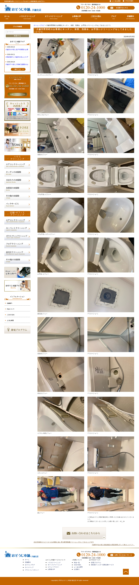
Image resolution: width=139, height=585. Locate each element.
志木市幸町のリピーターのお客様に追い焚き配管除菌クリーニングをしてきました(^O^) (64, 542)
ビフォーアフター (53, 567)
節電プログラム (96, 562)
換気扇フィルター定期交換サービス (102, 565)
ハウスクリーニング (27, 16)
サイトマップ (29, 567)
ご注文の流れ (96, 16)
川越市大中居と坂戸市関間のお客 (16, 49)
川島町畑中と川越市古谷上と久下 (16, 57)
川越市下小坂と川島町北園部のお (16, 64)
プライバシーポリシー (32, 570)
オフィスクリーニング (53, 16)
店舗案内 (130, 16)
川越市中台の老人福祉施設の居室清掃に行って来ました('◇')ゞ (113, 545)
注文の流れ (77, 565)
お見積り (77, 569)
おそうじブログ (30, 565)
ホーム (7, 16)
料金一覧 (77, 562)
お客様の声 (76, 16)
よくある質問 (78, 567)
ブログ (113, 16)
